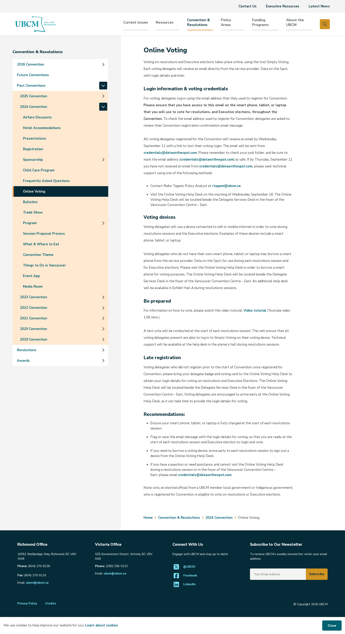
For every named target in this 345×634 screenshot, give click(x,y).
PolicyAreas (226, 22)
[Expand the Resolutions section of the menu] (103, 350)
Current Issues (135, 22)
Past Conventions (31, 85)
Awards (23, 360)
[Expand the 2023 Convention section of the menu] (103, 297)
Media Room (33, 286)
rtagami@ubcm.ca (226, 186)
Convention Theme (38, 254)
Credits (50, 603)
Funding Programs (260, 22)
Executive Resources (282, 6)
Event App (31, 276)
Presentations (34, 138)
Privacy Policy (27, 603)
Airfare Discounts (37, 117)
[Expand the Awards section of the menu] (103, 361)
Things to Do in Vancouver (44, 265)
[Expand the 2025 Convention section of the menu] (103, 96)
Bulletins (30, 202)
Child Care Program (39, 170)
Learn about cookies (101, 625)
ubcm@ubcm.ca (37, 583)
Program (30, 223)
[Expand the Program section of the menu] (103, 223)
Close (332, 626)
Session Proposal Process (44, 233)
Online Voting (34, 191)
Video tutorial (255, 310)
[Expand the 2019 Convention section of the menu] (103, 339)
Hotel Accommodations (42, 128)
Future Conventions (33, 75)
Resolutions (26, 350)
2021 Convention (33, 318)
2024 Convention (33, 106)
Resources (164, 22)
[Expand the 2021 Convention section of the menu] (103, 318)
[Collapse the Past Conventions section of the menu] (103, 86)
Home (148, 517)
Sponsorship (33, 159)
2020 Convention (33, 329)
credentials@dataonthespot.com (170, 152)
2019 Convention (33, 339)
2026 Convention (30, 64)
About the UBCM (295, 22)
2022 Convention (33, 307)
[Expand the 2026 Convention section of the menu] (103, 65)
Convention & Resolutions (198, 22)
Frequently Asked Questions (46, 181)
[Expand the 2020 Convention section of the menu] (103, 329)
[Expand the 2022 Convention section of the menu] (103, 308)
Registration (33, 149)
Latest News (319, 6)
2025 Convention (33, 96)
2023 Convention (33, 297)
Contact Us (248, 6)
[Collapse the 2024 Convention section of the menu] (103, 107)
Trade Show (33, 212)
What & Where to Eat (41, 244)
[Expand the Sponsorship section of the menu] (103, 160)
